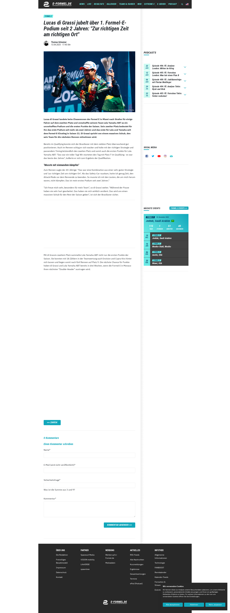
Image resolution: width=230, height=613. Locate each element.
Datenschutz (61, 572)
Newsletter (171, 156)
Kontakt (59, 577)
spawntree (85, 569)
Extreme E (149, 4)
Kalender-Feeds (161, 577)
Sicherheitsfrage (52, 480)
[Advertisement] (89, 224)
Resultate (99, 4)
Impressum (61, 567)
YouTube (159, 156)
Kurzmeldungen (136, 564)
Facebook (147, 156)
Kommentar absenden (118, 525)
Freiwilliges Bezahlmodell (62, 561)
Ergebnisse (134, 569)
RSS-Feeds (134, 555)
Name (48, 449)
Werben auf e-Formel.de (111, 556)
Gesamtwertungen (138, 574)
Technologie (160, 563)
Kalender (111, 4)
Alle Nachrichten (137, 559)
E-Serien (161, 4)
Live (89, 4)
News (82, 4)
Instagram (165, 156)
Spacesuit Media (87, 555)
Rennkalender (160, 572)
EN (187, 4)
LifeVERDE (85, 564)
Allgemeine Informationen (161, 556)
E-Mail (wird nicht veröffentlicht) (59, 464)
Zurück (53, 422)
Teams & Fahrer (127, 4)
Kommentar (50, 498)
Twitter (153, 156)
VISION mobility (88, 559)
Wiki (139, 4)
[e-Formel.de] (58, 4)
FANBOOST (159, 567)
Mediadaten (110, 563)
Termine (133, 579)
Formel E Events (177, 208)
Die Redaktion (62, 555)
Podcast (172, 4)
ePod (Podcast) (136, 583)
